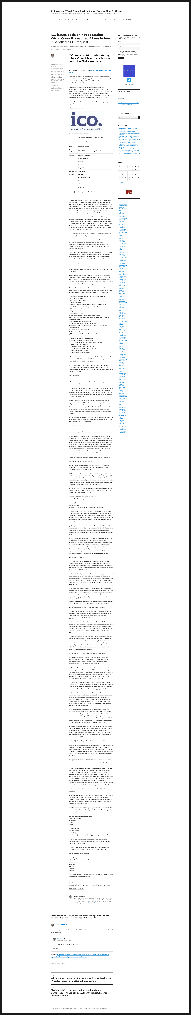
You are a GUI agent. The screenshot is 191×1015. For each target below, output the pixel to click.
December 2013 (122, 373)
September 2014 (123, 359)
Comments (79, 20)
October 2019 (122, 263)
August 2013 (122, 379)
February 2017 (122, 313)
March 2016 (122, 331)
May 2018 (121, 290)
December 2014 (122, 354)
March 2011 (122, 425)
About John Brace (73, 23)
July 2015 (121, 343)
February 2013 (122, 389)
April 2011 (121, 423)
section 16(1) (59, 90)
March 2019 (122, 274)
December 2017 (122, 298)
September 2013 (123, 378)
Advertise (53, 20)
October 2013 (122, 376)
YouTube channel (90, 20)
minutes (53, 85)
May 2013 (121, 384)
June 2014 (121, 363)
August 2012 (122, 398)
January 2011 (122, 428)
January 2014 (122, 371)
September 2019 (123, 265)
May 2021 (121, 238)
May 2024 (121, 207)
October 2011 (122, 414)
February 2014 (122, 370)
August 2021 (122, 234)
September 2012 (123, 396)
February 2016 (122, 332)
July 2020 (121, 249)
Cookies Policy (87, 1008)
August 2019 (122, 266)
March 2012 (122, 406)
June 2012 (121, 401)
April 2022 (121, 223)
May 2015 (121, 346)
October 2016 (122, 320)
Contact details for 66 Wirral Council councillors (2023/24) (114, 20)
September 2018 (123, 284)
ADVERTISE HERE (122, 95)
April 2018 (121, 291)
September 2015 (123, 340)
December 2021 (122, 227)
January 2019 (122, 277)
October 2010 (122, 432)
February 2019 (122, 276)
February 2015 (122, 351)
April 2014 (121, 367)
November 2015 (122, 337)
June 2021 (121, 237)
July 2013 (121, 381)
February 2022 (122, 224)
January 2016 (122, 334)
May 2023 (121, 213)
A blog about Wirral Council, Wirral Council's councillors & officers (86, 11)
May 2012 (121, 403)
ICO (61, 80)
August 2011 (122, 417)
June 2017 (121, 307)
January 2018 (122, 296)
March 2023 (122, 216)
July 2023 (121, 212)
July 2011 (121, 418)
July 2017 (121, 306)
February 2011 (122, 426)
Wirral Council (54, 66)
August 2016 (122, 323)
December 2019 (122, 260)
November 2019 (123, 262)
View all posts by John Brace (94, 903)
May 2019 (121, 271)
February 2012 (122, 407)
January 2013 (122, 390)
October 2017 (122, 301)
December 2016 (122, 317)
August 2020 (122, 248)
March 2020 (122, 255)
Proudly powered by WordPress (99, 1008)
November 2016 (123, 318)
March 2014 (122, 368)
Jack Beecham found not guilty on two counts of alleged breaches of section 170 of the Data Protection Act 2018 (129, 153)
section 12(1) (53, 90)
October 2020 (122, 246)
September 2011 (123, 415)
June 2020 (121, 251)
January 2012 (122, 409)
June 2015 (121, 345)
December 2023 (122, 208)
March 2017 (122, 312)
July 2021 (121, 235)
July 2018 (121, 287)
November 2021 (122, 229)
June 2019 (121, 270)
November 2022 (123, 218)
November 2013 (122, 374)
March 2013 (122, 387)
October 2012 (122, 395)
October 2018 (122, 282)
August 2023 (122, 210)
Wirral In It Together (61, 924)
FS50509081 (57, 80)
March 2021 (122, 241)
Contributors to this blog (58, 23)
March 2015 (122, 349)
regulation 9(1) (54, 88)
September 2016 (123, 321)
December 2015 (122, 335)
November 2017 (122, 299)
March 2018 (122, 293)
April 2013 (121, 385)
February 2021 (122, 243)
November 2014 (122, 356)
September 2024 (123, 205)
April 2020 (121, 254)
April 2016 (121, 329)
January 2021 (122, 244)
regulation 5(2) (55, 87)
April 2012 (121, 404)
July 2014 (121, 362)
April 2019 (121, 273)
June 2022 (121, 221)
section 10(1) (61, 88)
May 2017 (121, 309)
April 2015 (121, 348)
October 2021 (122, 230)
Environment (54, 63)
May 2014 (121, 365)
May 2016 (121, 327)
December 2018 (122, 279)
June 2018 (121, 288)
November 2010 (122, 431)
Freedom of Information (56, 77)
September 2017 (123, 302)
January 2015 (122, 353)
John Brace (53, 58)
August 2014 (122, 360)
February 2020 (122, 257)
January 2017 (122, 315)
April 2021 (121, 240)
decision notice (54, 69)
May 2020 (121, 252)
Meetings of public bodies (66, 20)
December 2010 (122, 429)
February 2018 (122, 295)
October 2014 (122, 357)
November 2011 (122, 412)
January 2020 (122, 259)
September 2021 (123, 232)
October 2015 (122, 338)
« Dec (122, 182)
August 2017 (122, 304)
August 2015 (122, 342)
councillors (59, 68)
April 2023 (121, 215)
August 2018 (122, 285)
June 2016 (121, 326)
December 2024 (123, 204)
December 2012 (122, 392)
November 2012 (122, 393)
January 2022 (122, 226)
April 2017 (121, 310)
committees (54, 68)
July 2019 (121, 268)
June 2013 (121, 382)
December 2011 (122, 410)
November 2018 (122, 281)
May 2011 (121, 421)
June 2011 (121, 420)
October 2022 (122, 219)
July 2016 (121, 324)
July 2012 (121, 399)
